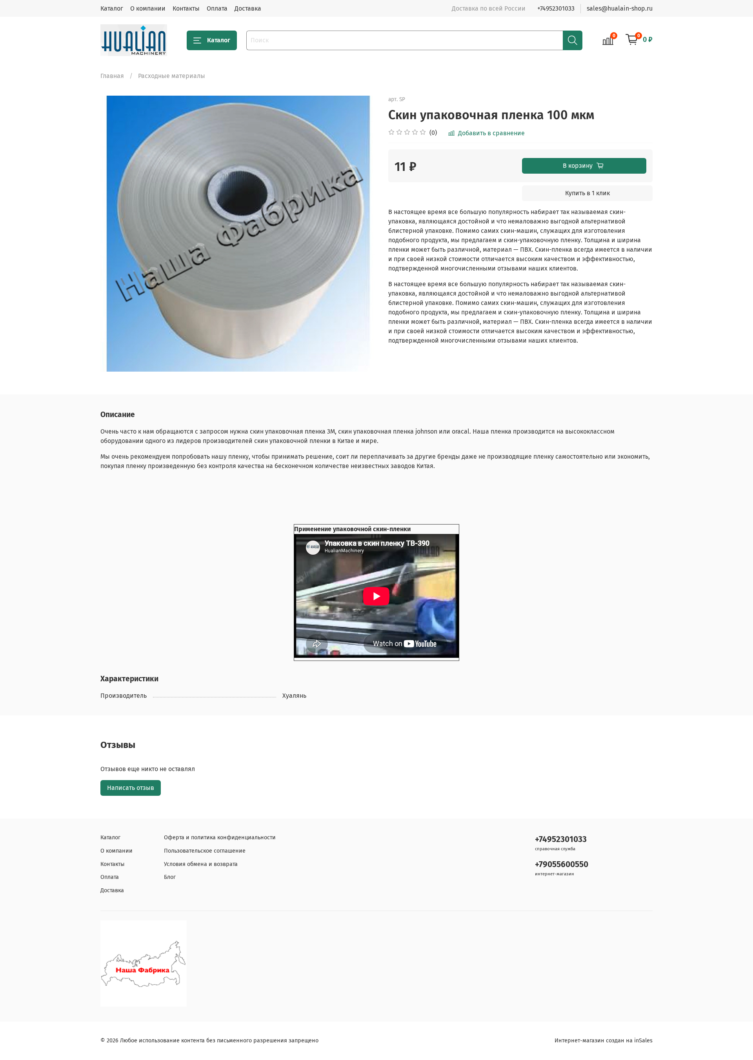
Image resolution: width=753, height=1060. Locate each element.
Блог (170, 877)
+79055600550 (561, 864)
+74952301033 (556, 8)
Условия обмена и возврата (201, 864)
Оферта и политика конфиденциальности (220, 837)
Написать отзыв (130, 787)
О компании (148, 8)
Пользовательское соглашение (205, 851)
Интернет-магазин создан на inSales (604, 1040)
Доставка (248, 8)
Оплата (217, 8)
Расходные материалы (171, 76)
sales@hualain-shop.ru (620, 8)
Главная (112, 76)
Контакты (186, 8)
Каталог (111, 8)
